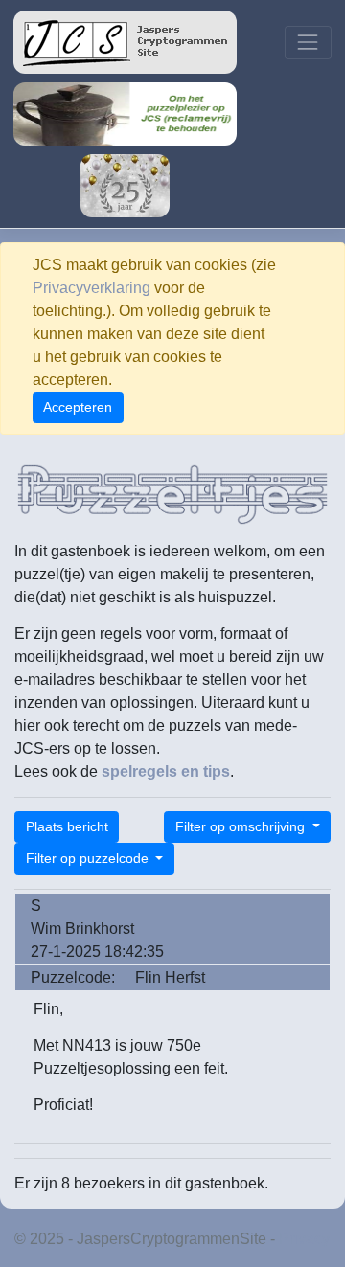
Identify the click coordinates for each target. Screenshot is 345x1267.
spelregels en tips (166, 771)
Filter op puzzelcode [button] (89, 858)
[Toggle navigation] (308, 42)
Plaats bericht (67, 826)
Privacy (304, 1239)
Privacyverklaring (91, 288)
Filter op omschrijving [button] (242, 826)
